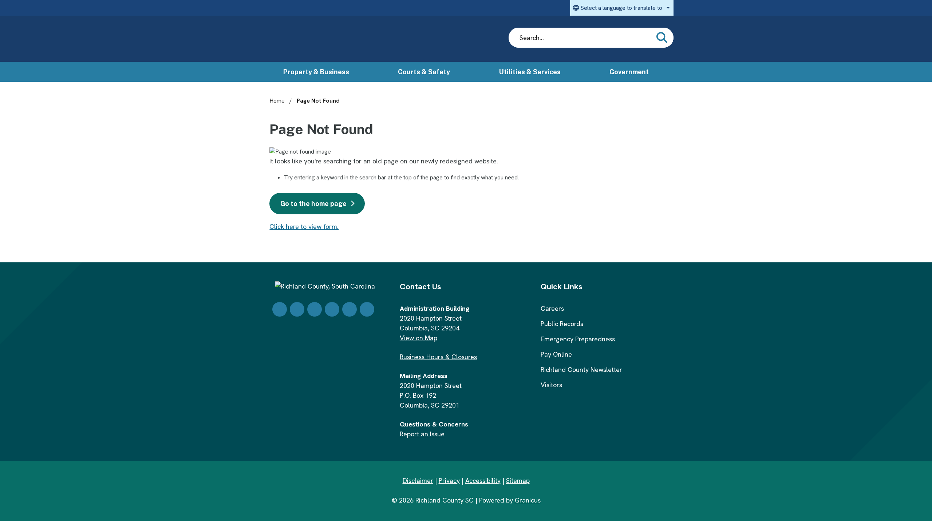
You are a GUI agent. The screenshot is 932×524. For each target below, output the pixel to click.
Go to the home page (313, 203)
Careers (552, 308)
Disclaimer (418, 480)
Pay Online (556, 354)
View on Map (418, 338)
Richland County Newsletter (581, 369)
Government (629, 72)
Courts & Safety (424, 72)
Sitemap (518, 480)
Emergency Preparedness (578, 339)
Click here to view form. (304, 226)
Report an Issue (422, 434)
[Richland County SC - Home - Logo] (328, 39)
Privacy (449, 480)
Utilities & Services (530, 72)
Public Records (562, 323)
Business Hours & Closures (438, 357)
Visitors (551, 385)
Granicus (528, 500)
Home (277, 100)
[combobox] (622, 8)
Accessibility (483, 480)
